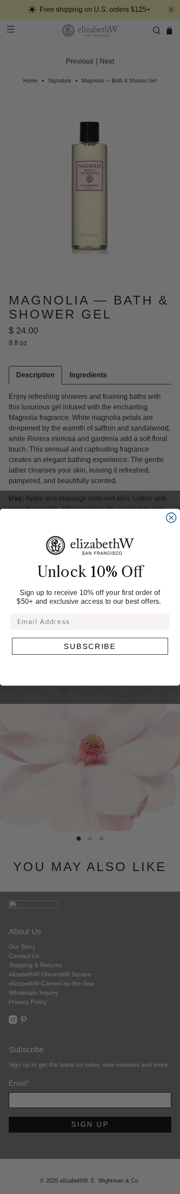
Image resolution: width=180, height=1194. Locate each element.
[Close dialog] (171, 517)
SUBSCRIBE (90, 646)
